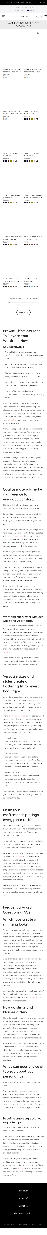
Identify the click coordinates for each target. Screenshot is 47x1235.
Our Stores (20, 10)
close (43, 3)
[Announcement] (21, 2)
